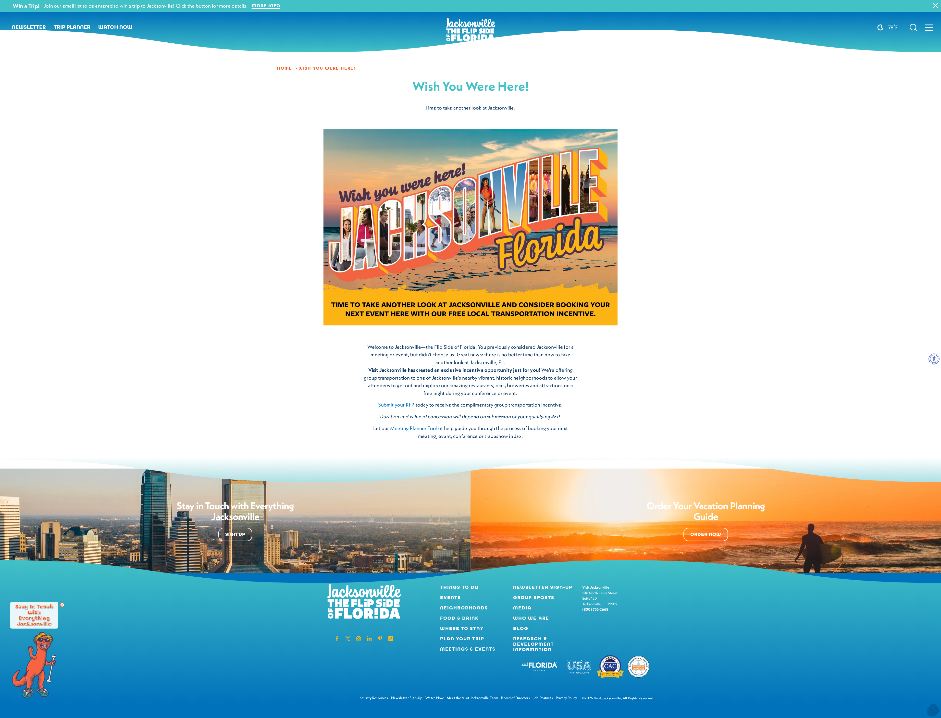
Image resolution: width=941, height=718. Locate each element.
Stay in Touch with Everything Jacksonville (34, 615)
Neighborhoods (464, 608)
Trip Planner (72, 27)
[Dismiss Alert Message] (935, 5)
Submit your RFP (396, 404)
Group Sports (533, 597)
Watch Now (115, 27)
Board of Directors (515, 697)
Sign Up (235, 534)
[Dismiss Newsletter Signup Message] (62, 605)
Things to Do (459, 587)
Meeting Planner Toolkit (416, 428)
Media (522, 608)
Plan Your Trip (462, 639)
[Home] (470, 31)
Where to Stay (462, 628)
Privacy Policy (566, 697)
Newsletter (29, 27)
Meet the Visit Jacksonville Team (472, 697)
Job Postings (543, 697)
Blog (520, 628)
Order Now (705, 534)
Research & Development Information (533, 644)
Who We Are (531, 618)
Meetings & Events (467, 649)
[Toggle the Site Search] (913, 27)
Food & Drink (459, 618)
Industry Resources (373, 697)
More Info (266, 6)
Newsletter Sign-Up (542, 587)
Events (450, 597)
